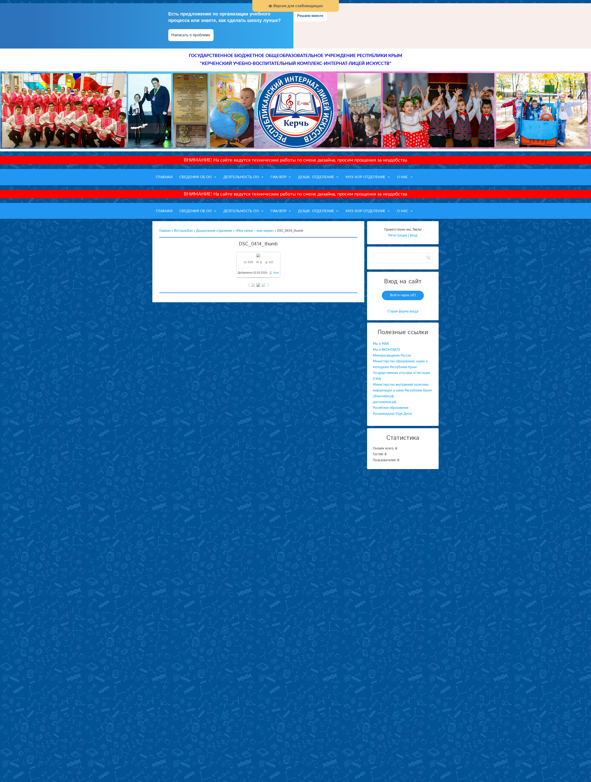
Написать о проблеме (191, 35)
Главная (165, 230)
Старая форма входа (402, 311)
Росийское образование (390, 407)
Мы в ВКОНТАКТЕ (386, 349)
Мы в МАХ (381, 343)
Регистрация (397, 235)
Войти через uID (403, 295)
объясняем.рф (383, 396)
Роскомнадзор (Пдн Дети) (392, 413)
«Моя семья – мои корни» (254, 230)
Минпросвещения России (392, 355)
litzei (276, 272)
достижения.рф (384, 402)
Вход (413, 235)
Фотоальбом (183, 230)
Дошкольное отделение (214, 230)
